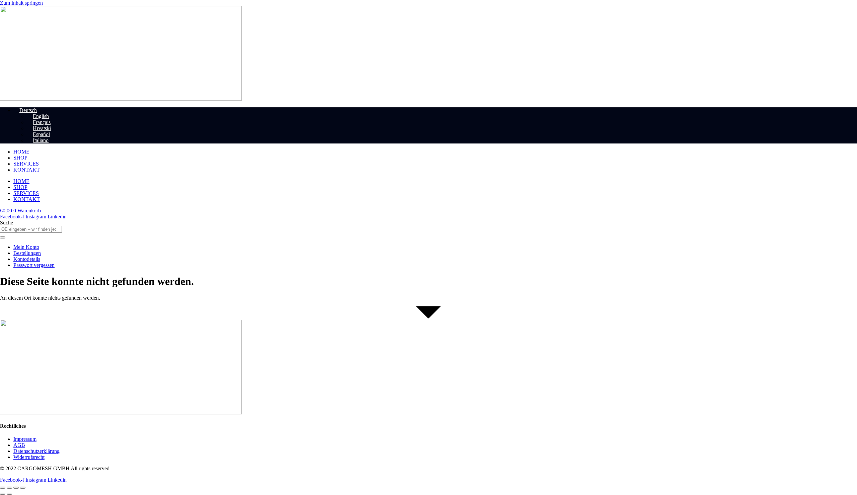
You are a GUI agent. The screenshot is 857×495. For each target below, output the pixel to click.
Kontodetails (26, 259)
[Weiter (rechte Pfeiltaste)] (9, 494)
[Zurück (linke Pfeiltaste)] (2, 494)
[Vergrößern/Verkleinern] (2, 488)
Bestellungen (27, 253)
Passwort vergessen (34, 265)
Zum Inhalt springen (21, 3)
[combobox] (31, 229)
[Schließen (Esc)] (22, 488)
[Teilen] (16, 488)
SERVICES (26, 164)
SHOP (20, 158)
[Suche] (2, 237)
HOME (21, 152)
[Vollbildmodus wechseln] (9, 488)
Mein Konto (26, 247)
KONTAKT (26, 170)
